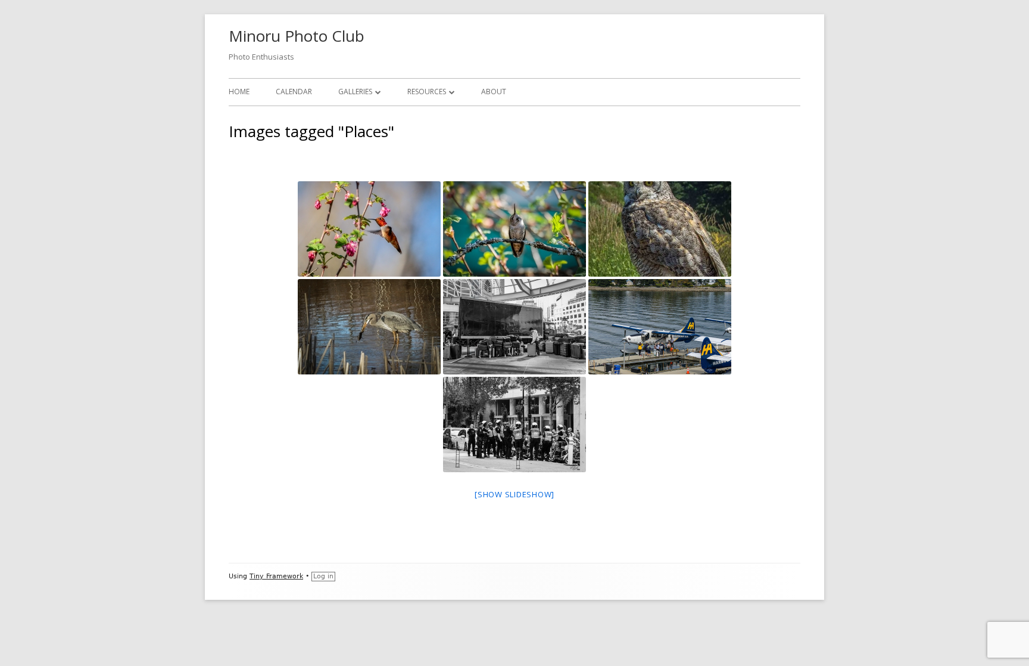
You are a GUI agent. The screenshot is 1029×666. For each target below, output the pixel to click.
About (493, 91)
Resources (426, 91)
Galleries (355, 91)
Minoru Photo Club (296, 36)
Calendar (294, 91)
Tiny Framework (276, 576)
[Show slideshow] (514, 494)
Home (239, 91)
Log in (323, 576)
